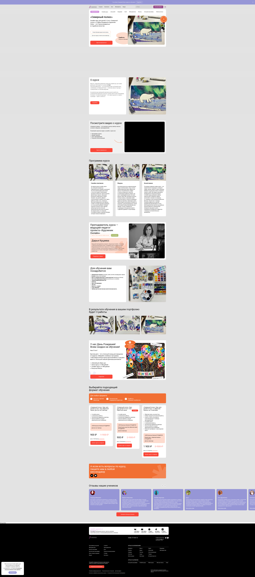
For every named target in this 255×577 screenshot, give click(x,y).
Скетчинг (130, 554)
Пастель (141, 552)
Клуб (167, 562)
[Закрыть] (253, 2)
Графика (130, 552)
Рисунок (130, 550)
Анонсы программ (93, 549)
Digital (149, 548)
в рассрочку (101, 438)
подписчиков (136, 532)
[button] (165, 7)
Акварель (130, 548)
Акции (90, 555)
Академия (162, 548)
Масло (141, 548)
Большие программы (132, 562)
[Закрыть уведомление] (23, 563)
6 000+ (164, 531)
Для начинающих (152, 552)
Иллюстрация (131, 556)
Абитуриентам (92, 547)
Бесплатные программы (94, 551)
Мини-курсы (151, 562)
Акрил (141, 550)
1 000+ (150, 531)
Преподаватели (107, 547)
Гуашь (141, 554)
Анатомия (142, 556)
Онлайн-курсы (143, 562)
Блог (105, 549)
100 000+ (144, 531)
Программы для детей (94, 545)
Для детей (150, 550)
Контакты (106, 555)
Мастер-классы (160, 562)
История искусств (152, 556)
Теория (150, 554)
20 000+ (157, 531)
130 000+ (136, 531)
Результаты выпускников (109, 551)
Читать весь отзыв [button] (190, 508)
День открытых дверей (94, 553)
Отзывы (105, 553)
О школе (106, 545)
